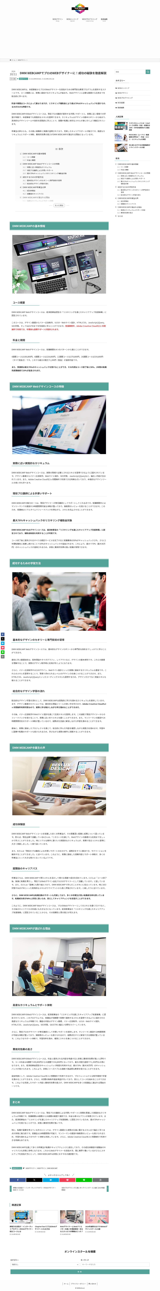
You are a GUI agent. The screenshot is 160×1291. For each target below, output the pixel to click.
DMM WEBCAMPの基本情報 (34, 153)
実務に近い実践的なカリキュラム (39, 167)
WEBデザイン (24, 79)
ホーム (66, 1284)
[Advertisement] (80, 40)
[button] (18, 1180)
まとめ (120, 216)
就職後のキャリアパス (35, 193)
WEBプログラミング (125, 98)
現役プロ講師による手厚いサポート (40, 170)
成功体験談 (31, 190)
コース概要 (31, 157)
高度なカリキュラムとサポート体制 (40, 201)
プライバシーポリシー (78, 1284)
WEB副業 (121, 102)
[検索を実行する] (148, 72)
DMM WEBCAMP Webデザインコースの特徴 (41, 163)
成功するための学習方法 (33, 177)
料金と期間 (31, 160)
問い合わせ (92, 1284)
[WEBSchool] (80, 9)
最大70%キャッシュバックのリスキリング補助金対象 (47, 173)
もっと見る (59, 205)
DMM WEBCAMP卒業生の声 (34, 187)
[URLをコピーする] (101, 1180)
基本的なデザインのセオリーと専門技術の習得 (44, 180)
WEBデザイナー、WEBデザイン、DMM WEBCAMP (41, 1168)
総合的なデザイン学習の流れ (37, 183)
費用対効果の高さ (127, 213)
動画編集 (121, 107)
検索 (80, 1271)
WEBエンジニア (123, 88)
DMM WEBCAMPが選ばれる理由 (36, 197)
